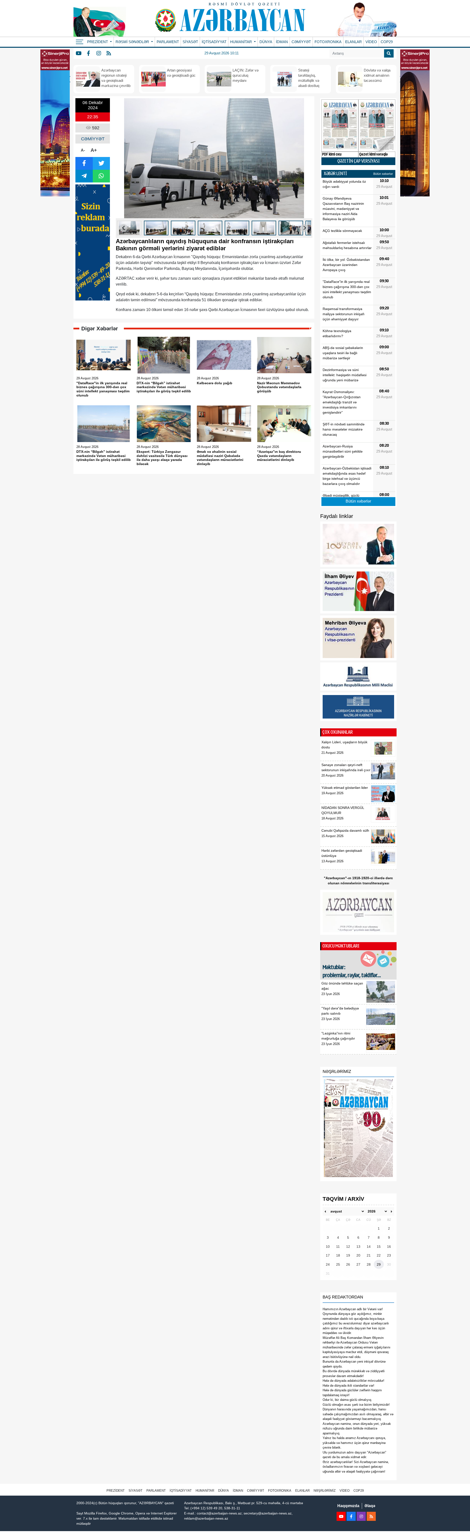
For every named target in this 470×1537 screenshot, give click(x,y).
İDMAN (282, 42)
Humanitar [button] (241, 42)
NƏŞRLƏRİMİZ (325, 1490)
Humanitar (205, 1490)
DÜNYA (265, 42)
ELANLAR (353, 42)
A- (83, 150)
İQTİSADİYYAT (214, 42)
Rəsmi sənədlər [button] (133, 42)
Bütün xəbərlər (383, 174)
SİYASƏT (190, 42)
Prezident (115, 1490)
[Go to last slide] (124, 228)
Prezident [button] (98, 42)
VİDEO (371, 42)
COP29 (387, 42)
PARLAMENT (168, 42)
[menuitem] (129, 228)
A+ (94, 150)
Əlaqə (369, 1506)
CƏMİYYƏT (301, 42)
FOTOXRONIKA (328, 42)
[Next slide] (304, 228)
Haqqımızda (348, 1506)
